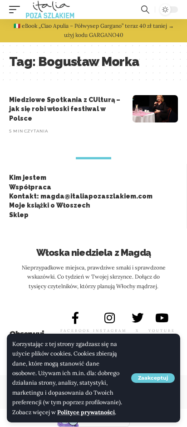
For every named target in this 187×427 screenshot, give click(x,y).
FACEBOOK (75, 330)
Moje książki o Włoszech (49, 205)
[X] (137, 318)
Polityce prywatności (86, 412)
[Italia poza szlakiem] (50, 9)
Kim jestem (27, 177)
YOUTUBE (161, 330)
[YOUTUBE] (161, 318)
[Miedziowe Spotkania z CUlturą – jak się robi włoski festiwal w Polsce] (155, 108)
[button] (153, 378)
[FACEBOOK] (75, 318)
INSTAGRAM (110, 330)
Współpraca (30, 187)
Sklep (19, 215)
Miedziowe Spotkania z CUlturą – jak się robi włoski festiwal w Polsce (64, 109)
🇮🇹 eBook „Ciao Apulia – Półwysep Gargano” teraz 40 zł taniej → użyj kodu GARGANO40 (94, 30)
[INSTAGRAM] (110, 318)
